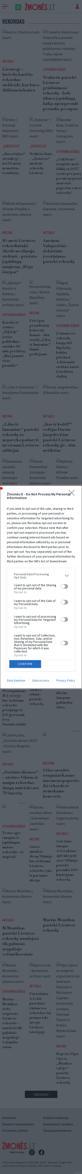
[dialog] (41, 587)
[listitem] (41, 576)
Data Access (40, 680)
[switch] (64, 586)
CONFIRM (25, 664)
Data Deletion (16, 680)
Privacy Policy (65, 680)
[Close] (73, 494)
